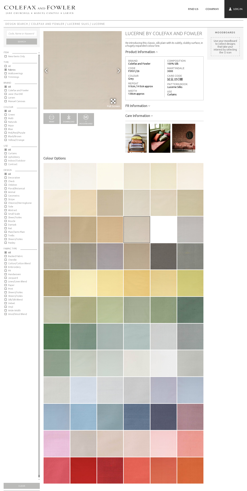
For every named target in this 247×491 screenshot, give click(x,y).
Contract (12, 164)
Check (11, 181)
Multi (10, 118)
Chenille (12, 259)
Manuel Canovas (16, 101)
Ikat (10, 228)
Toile (10, 206)
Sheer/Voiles (15, 217)
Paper (11, 285)
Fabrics (12, 69)
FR (9, 270)
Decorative (14, 177)
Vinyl (10, 306)
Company (212, 9)
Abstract (12, 210)
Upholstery (14, 157)
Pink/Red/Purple (16, 132)
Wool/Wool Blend (17, 314)
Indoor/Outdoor (16, 160)
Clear (21, 486)
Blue (10, 129)
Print (10, 288)
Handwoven (14, 274)
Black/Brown (14, 136)
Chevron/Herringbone (20, 203)
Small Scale (14, 213)
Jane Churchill (15, 94)
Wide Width (14, 310)
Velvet (11, 303)
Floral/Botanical (16, 188)
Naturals (12, 122)
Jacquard (13, 278)
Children (12, 185)
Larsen (11, 97)
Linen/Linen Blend (17, 281)
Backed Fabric (15, 256)
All (9, 66)
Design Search (16, 23)
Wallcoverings (15, 73)
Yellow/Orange (16, 140)
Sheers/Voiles (15, 239)
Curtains (12, 153)
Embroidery (14, 267)
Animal (11, 192)
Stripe (11, 199)
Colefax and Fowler (47, 23)
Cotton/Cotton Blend (19, 263)
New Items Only (16, 56)
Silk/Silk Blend (15, 299)
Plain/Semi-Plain (16, 232)
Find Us (193, 9)
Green (11, 114)
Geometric (14, 195)
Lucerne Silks (78, 23)
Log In (237, 9)
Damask (12, 224)
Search (22, 41)
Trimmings (13, 77)
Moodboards (225, 32)
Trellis (11, 235)
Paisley (11, 242)
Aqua (11, 125)
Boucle (11, 221)
